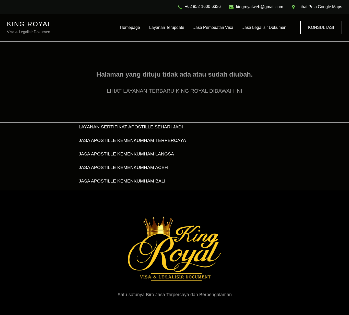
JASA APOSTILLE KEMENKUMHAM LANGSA (126, 153)
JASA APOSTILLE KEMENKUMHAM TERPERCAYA (132, 140)
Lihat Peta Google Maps (320, 7)
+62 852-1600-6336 (203, 6)
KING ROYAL (29, 24)
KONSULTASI (321, 27)
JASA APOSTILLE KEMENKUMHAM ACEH (123, 167)
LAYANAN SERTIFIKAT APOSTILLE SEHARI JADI (131, 126)
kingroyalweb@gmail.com (259, 7)
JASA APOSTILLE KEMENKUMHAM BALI (122, 181)
